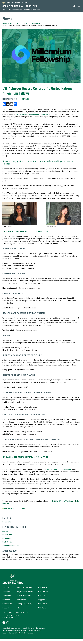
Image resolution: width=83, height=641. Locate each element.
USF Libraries (43, 604)
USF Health (42, 587)
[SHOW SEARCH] (74, 6)
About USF (6, 587)
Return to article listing (14, 508)
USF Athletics (43, 591)
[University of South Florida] (41, 579)
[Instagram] (7, 622)
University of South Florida (17, 3)
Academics (6, 591)
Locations (6, 600)
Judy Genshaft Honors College (59, 469)
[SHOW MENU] (79, 6)
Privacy (4, 633)
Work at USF (21, 600)
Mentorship (7, 534)
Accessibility (31, 633)
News (28, 23)
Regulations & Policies (25, 591)
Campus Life (7, 604)
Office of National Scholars (19, 6)
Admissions (6, 596)
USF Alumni (42, 596)
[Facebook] (3, 622)
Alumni (5, 531)
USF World (42, 608)
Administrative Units (24, 587)
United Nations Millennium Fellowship (32, 114)
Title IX (19, 608)
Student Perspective (10, 545)
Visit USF (22, 633)
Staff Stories (7, 542)
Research (5, 608)
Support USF (43, 600)
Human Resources (24, 596)
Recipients (25, 99)
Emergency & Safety (24, 604)
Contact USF (13, 633)
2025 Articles (37, 23)
